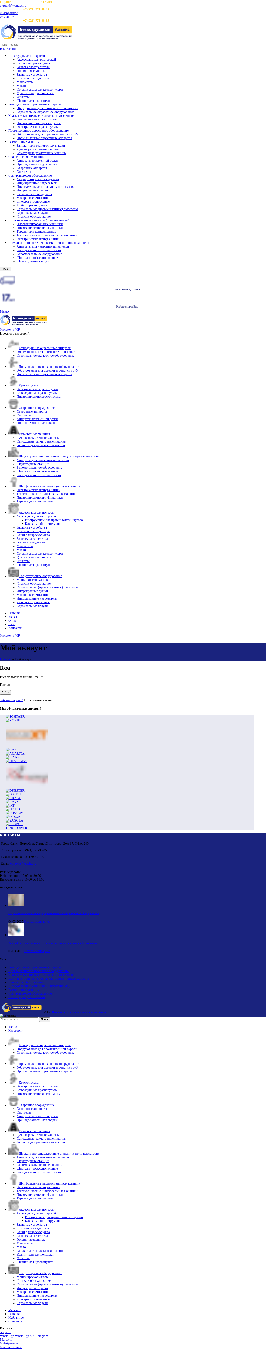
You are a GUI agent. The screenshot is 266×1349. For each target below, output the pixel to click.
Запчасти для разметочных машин (41, 145)
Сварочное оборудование (26, 156)
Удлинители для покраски (35, 93)
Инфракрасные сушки (32, 190)
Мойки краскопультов (32, 205)
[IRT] (10, 805)
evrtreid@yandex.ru (13, 5)
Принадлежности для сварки (37, 164)
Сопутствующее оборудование (30, 175)
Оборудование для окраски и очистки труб (47, 134)
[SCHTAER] (15, 716)
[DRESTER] (15, 790)
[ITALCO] (14, 809)
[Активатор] (27, 787)
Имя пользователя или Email (21, 677)
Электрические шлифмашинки (38, 239)
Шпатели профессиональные (37, 257)
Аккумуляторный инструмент (38, 179)
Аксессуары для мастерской (36, 59)
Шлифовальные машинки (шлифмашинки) (38, 220)
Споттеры (24, 171)
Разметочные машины (24, 141)
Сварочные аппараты (32, 168)
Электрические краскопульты (37, 127)
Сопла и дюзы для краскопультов (40, 89)
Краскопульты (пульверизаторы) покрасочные (41, 115)
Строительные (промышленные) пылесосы (47, 209)
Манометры (25, 82)
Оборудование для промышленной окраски (47, 108)
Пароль (6, 684)
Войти (5, 692)
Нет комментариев (37, 921)
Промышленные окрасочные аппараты (44, 138)
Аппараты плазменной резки (37, 160)
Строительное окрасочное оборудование (45, 112)
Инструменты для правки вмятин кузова (45, 186)
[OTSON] (13, 816)
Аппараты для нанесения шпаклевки (43, 246)
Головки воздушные (31, 70)
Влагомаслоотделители (33, 67)
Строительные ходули (32, 213)
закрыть (5, 1332)
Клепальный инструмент (34, 194)
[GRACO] (13, 798)
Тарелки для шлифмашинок (36, 231)
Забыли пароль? (11, 700)
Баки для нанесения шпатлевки (39, 250)
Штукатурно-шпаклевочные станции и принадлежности (48, 242)
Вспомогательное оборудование (39, 254)
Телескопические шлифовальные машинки (47, 235)
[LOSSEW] (14, 813)
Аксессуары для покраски (26, 56)
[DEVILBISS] (16, 761)
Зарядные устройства (32, 74)
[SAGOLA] (14, 820)
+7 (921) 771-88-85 (36, 9)
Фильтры (23, 97)
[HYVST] (13, 801)
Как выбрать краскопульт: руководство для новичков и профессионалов (52, 942)
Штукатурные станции (33, 261)
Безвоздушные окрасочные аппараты (34, 104)
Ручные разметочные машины (38, 149)
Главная (5, 659)
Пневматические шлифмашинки (40, 227)
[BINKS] (13, 757)
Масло (21, 85)
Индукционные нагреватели (37, 183)
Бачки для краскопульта (33, 63)
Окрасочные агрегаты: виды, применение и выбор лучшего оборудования (53, 913)
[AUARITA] (15, 753)
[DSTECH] (14, 794)
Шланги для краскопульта (35, 100)
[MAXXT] (27, 746)
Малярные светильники (33, 198)
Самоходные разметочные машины (41, 153)
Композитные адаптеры (33, 78)
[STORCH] (14, 824)
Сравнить (15, 1321)
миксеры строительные (33, 201)
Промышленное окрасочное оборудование (38, 130)
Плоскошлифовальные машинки (40, 224)
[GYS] (11, 750)
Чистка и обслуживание (34, 216)
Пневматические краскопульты (39, 123)
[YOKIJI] (13, 720)
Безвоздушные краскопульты (37, 119)
